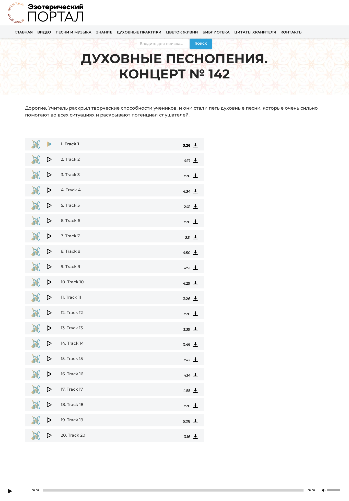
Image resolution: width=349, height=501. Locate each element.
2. (70, 159)
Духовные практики (139, 32)
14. (72, 343)
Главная (24, 32)
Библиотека (216, 32)
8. (70, 251)
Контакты (292, 32)
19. (72, 419)
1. (70, 144)
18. (72, 404)
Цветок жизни (182, 32)
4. (71, 190)
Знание (104, 32)
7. (70, 236)
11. (71, 297)
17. (72, 389)
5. (70, 205)
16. (72, 373)
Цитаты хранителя (255, 32)
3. (70, 174)
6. (70, 220)
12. (72, 312)
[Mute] (324, 490)
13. (72, 327)
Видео (44, 32)
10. (72, 281)
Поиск (201, 43)
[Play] (10, 491)
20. (73, 435)
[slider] (334, 489)
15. (72, 358)
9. (70, 266)
